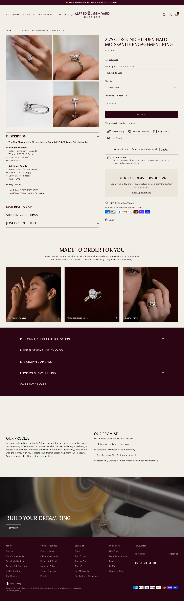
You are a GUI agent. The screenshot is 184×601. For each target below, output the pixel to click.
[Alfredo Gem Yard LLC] (92, 15)
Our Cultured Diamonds (86, 576)
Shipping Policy (47, 566)
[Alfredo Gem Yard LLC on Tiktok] (150, 564)
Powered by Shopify (13, 591)
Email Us (113, 561)
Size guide (113, 59)
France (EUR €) (15, 584)
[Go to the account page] (170, 15)
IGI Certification (13, 571)
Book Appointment (141, 192)
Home (8, 30)
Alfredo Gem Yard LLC (29, 588)
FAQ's (112, 566)
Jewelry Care (81, 561)
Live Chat (113, 551)
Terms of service (48, 571)
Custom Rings (47, 551)
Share (111, 220)
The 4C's (79, 566)
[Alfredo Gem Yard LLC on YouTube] (155, 564)
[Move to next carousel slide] (175, 407)
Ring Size (109, 81)
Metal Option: (119, 66)
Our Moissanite (82, 571)
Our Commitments (15, 556)
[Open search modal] (164, 15)
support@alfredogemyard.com (126, 163)
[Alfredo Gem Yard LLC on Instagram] (141, 564)
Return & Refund (48, 561)
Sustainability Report (16, 561)
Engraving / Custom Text (116, 95)
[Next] (72, 14)
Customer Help (116, 571)
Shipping (109, 123)
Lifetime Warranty (49, 556)
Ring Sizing (80, 556)
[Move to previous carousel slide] (168, 407)
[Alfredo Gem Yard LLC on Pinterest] (146, 564)
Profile (43, 576)
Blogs (77, 551)
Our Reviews (12, 576)
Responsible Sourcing (16, 566)
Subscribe (173, 554)
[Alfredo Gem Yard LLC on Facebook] (136, 564)
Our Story (10, 551)
